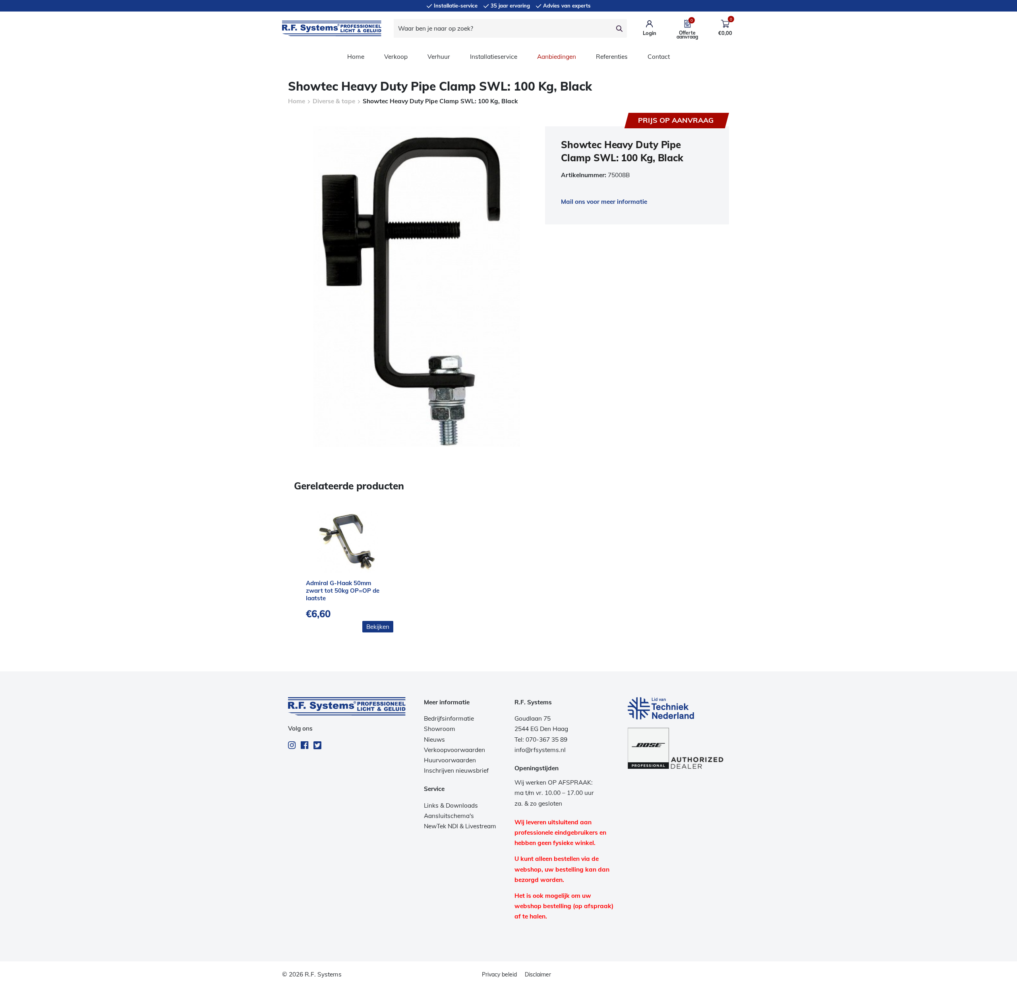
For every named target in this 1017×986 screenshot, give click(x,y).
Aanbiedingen (556, 56)
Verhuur (438, 56)
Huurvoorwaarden (450, 760)
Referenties (612, 56)
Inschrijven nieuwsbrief (456, 770)
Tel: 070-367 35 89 (540, 739)
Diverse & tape (334, 101)
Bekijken (377, 626)
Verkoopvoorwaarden (454, 750)
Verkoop (396, 56)
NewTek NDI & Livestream (460, 826)
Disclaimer (538, 974)
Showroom (439, 729)
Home (355, 56)
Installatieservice (493, 56)
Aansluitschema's (449, 816)
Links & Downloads (451, 805)
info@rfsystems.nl (540, 750)
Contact (659, 56)
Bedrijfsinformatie (449, 718)
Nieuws (434, 739)
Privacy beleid (499, 974)
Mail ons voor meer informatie (604, 201)
